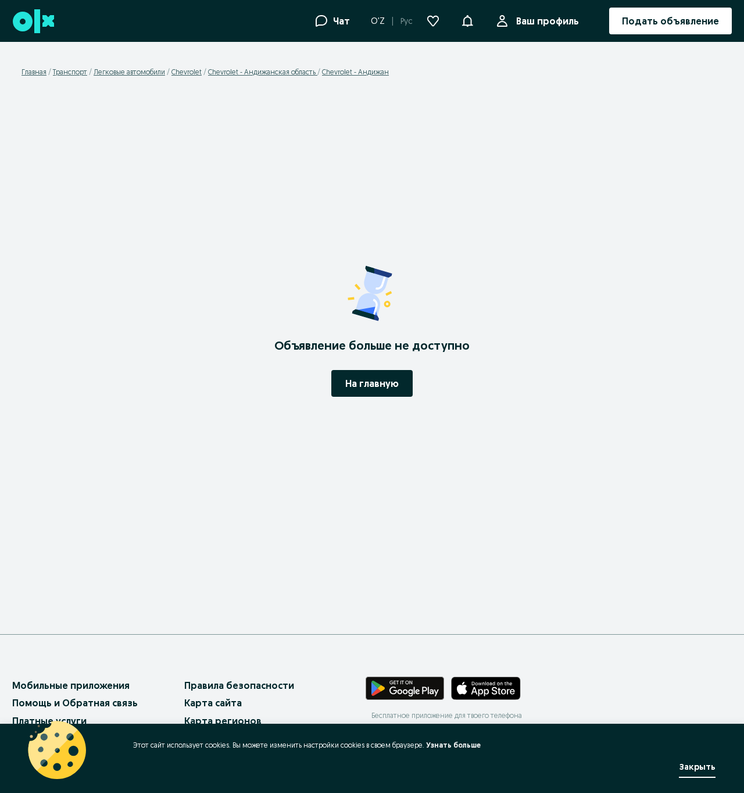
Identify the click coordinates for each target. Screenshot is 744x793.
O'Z (378, 21)
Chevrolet (186, 71)
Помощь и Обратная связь (75, 703)
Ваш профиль (547, 21)
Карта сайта (213, 703)
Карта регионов (223, 721)
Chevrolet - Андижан (355, 71)
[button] (467, 20)
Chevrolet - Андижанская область (262, 71)
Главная (34, 71)
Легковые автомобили (129, 71)
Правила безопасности (239, 685)
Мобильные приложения (71, 685)
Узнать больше (453, 745)
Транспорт (70, 71)
